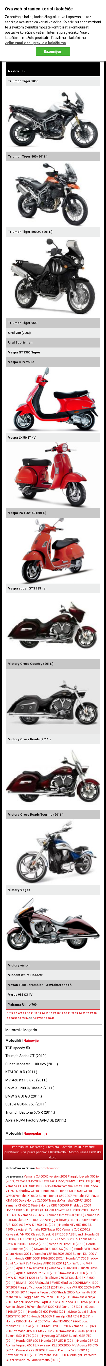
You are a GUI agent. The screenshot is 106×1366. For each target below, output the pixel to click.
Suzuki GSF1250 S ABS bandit (63, 1234)
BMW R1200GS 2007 (56, 1326)
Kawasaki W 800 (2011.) (23, 1355)
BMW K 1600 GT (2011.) (22, 1278)
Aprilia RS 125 (88, 1239)
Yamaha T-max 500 (74, 1186)
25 (83, 1013)
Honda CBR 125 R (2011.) (81, 1302)
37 (37, 1018)
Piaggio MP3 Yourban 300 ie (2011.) (48, 1297)
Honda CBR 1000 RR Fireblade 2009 (66, 1205)
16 (50, 1013)
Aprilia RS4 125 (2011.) (32, 1268)
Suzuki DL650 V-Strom (45, 1186)
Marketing (37, 1147)
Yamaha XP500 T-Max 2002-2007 (37, 1331)
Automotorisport (48, 1168)
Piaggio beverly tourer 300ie (67, 1220)
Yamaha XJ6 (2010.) (76, 1229)
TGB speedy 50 (17, 1048)
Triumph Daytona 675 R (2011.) (30, 1112)
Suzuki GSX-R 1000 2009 (29, 1220)
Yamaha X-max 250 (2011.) (65, 1215)
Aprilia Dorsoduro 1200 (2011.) (38, 1273)
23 (76, 1013)
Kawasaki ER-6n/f (54, 1181)
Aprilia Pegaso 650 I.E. (21, 1345)
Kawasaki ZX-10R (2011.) (78, 1273)
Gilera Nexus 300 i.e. (20, 1254)
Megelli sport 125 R (27, 1302)
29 (8, 1018)
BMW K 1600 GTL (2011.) (41, 1225)
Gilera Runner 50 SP (44, 1191)
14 (43, 1013)
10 (28, 1013)
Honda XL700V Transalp (44, 1200)
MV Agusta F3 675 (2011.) (26, 1080)
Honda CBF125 (87, 1340)
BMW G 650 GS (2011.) (23, 1096)
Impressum (20, 1147)
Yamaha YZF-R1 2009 (76, 1200)
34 (26, 1018)
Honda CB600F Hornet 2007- (26, 1321)
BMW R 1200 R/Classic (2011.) (29, 1088)
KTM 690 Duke (16, 1200)
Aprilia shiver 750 (18, 1307)
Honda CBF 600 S (28, 1340)
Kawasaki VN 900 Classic (23, 1234)
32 (19, 1018)
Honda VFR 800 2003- (76, 1287)
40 (49, 1018)
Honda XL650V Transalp (48, 1316)
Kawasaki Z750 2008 (30, 1350)
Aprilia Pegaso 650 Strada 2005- (52, 1292)
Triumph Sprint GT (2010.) (26, 1056)
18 (57, 1013)
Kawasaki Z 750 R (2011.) (78, 1331)
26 (87, 1013)
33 (23, 1018)
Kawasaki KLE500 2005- (54, 1345)
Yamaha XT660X (26, 1196)
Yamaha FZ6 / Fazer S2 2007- (57, 1239)
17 (54, 1013)
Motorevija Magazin (21, 1030)
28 (94, 1013)
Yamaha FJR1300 (42, 1307)
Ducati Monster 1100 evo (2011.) (31, 1064)
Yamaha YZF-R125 (33, 1215)
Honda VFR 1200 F (87, 1249)
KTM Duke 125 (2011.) (70, 1307)
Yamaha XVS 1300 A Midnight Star (64, 1355)
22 (72, 1013)
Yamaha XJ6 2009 (28, 1181)
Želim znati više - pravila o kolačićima (35, 43)
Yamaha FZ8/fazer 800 (45, 1229)
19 (61, 1013)
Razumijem (53, 52)
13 (39, 1013)
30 (12, 1018)
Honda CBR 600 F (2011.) (23, 1210)
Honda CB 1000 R (71, 1191)
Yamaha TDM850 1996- (62, 1321)
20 (65, 1013)
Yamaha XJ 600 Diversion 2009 (45, 1176)
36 (34, 1018)
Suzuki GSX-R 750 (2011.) (26, 1104)
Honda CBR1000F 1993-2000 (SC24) (40, 1258)
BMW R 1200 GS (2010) (83, 1181)
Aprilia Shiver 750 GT (54, 1278)
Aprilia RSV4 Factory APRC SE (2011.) (35, 1120)
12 (35, 1013)
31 (15, 1018)
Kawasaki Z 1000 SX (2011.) (53, 1249)
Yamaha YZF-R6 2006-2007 (53, 1254)
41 (52, 1018)
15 (46, 1013)
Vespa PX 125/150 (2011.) (67, 1244)
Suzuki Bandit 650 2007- (56, 1196)
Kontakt (66, 1147)
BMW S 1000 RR (27, 1283)
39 (45, 1018)
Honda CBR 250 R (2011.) (59, 1340)
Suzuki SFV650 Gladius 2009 (59, 1283)
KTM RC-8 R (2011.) (21, 1072)
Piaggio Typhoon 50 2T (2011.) (39, 1287)
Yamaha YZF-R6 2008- (64, 1268)
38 (41, 1018)
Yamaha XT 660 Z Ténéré (23, 1205)
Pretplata (52, 1147)
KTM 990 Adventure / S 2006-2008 (65, 1210)
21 (69, 1013)
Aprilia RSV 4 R (52, 1302)
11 (32, 1013)
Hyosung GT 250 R (55, 1336)
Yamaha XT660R (17, 1186)
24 (80, 1013)
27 (91, 1013)
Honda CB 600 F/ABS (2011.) (48, 1311)
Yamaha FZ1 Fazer (86, 1196)
